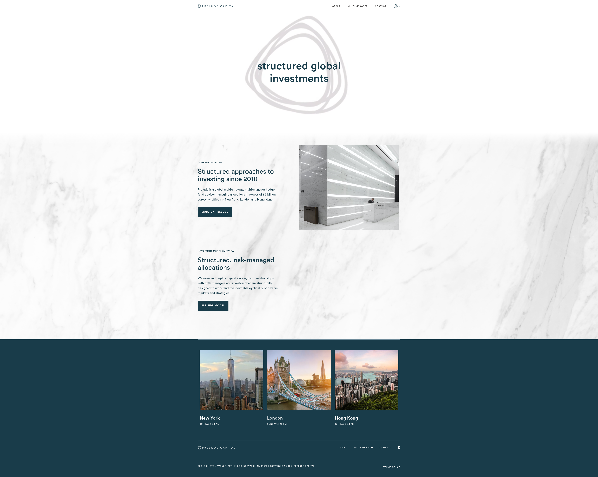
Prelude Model (213, 305)
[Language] (397, 6)
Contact (380, 6)
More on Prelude (215, 212)
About (336, 6)
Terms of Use (391, 467)
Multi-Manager (358, 6)
